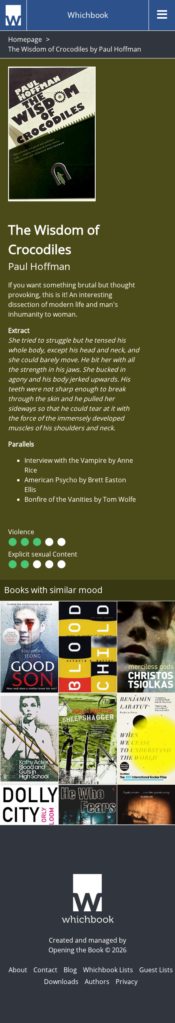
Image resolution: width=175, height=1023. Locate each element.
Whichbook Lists (108, 969)
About (18, 969)
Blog (70, 969)
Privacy (127, 981)
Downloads (61, 981)
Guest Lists (156, 969)
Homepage (25, 39)
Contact (45, 969)
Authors (97, 981)
